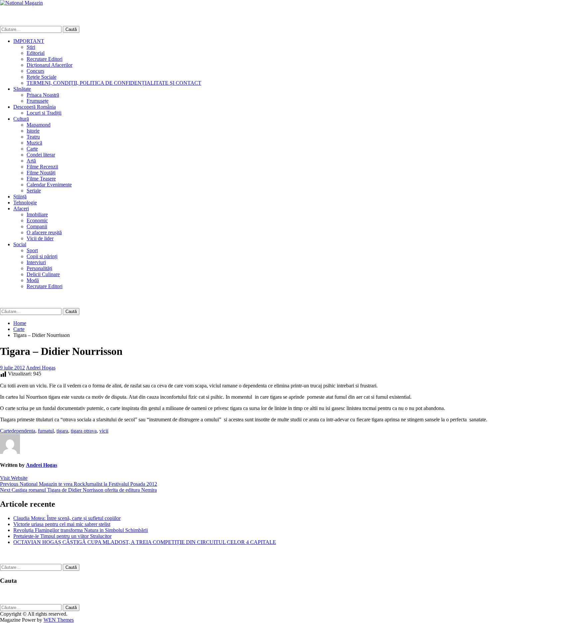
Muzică (34, 143)
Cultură (21, 119)
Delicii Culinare (43, 274)
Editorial (36, 53)
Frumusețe (37, 101)
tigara (62, 431)
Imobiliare (37, 214)
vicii (103, 431)
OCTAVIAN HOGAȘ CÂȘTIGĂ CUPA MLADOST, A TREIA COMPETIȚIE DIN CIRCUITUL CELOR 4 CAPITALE (144, 542)
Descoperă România (34, 107)
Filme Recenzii (42, 166)
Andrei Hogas (40, 367)
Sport (32, 250)
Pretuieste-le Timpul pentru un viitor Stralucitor (62, 536)
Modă (33, 280)
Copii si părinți (42, 256)
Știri (31, 47)
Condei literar (41, 154)
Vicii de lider (40, 238)
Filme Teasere (41, 178)
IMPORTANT (28, 41)
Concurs (35, 71)
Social (19, 244)
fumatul (46, 431)
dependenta (23, 431)
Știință (20, 196)
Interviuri (36, 262)
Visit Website (14, 478)
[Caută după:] (31, 29)
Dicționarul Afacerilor (49, 65)
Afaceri (21, 208)
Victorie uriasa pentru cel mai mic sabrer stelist (61, 524)
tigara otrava (84, 431)
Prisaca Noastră (43, 95)
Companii (37, 226)
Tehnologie (25, 202)
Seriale (34, 190)
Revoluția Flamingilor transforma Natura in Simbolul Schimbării (80, 530)
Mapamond (38, 125)
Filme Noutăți (41, 172)
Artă (31, 160)
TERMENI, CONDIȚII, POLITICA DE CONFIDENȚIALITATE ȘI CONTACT (114, 83)
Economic (37, 220)
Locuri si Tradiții (44, 113)
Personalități (39, 268)
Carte (32, 149)
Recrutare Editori (44, 59)
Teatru (33, 137)
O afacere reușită (44, 232)
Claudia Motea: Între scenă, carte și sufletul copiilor (67, 518)
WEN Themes (59, 620)
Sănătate (22, 89)
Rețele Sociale (41, 77)
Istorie (33, 131)
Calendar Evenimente (49, 184)
